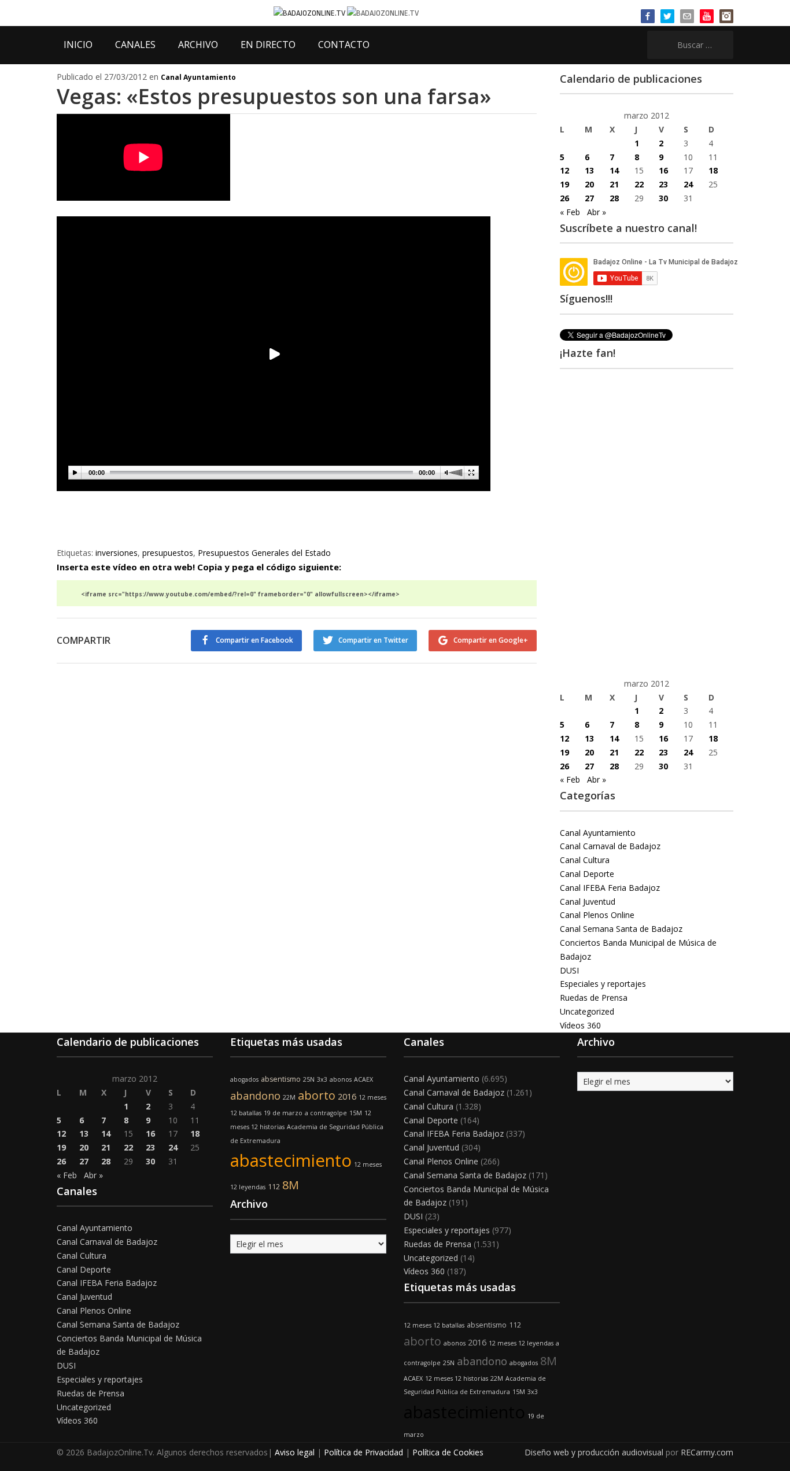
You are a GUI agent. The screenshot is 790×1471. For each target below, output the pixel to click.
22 (639, 184)
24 (688, 184)
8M (290, 1185)
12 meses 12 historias (456, 1378)
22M (289, 1097)
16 (663, 170)
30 (663, 198)
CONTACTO (344, 44)
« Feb (570, 212)
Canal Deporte (587, 873)
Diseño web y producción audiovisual (594, 1452)
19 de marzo (283, 1113)
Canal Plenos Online (597, 914)
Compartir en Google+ (490, 640)
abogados (244, 1079)
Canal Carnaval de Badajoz (610, 845)
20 (589, 184)
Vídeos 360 (580, 1025)
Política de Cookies (447, 1452)
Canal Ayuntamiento (198, 77)
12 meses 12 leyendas (521, 1343)
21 (614, 184)
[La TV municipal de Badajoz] (310, 12)
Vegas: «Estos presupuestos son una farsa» (274, 96)
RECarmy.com (707, 1452)
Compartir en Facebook (254, 640)
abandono (255, 1096)
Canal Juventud (587, 901)
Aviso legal (295, 1452)
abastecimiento (291, 1160)
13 (589, 170)
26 (564, 198)
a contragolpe (326, 1113)
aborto (316, 1095)
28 (614, 198)
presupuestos (167, 552)
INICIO (78, 44)
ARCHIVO (198, 44)
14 (614, 170)
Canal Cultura (585, 859)
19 (564, 184)
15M (355, 1113)
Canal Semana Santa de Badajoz (621, 928)
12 (564, 170)
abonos (341, 1079)
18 (713, 170)
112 (274, 1187)
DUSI (569, 970)
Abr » (596, 212)
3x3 (322, 1079)
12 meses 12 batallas (434, 1325)
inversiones (116, 552)
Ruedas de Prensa (593, 997)
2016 (347, 1096)
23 (663, 184)
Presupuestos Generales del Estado (264, 552)
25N (309, 1079)
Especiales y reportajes (603, 983)
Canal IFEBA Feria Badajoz (610, 887)
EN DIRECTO (268, 44)
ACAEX (363, 1079)
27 (589, 198)
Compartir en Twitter (373, 640)
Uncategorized (587, 1011)
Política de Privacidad (363, 1452)
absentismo (281, 1079)
